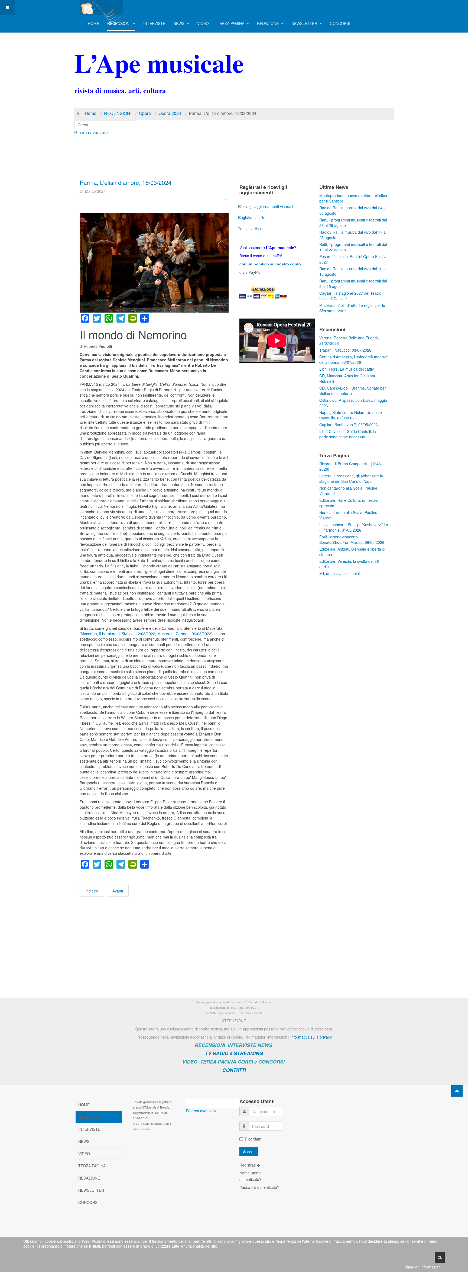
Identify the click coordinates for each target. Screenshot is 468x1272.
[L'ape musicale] (101, 7)
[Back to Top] (457, 1091)
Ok (440, 1257)
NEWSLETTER (304, 23)
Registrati (248, 1165)
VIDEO (203, 23)
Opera (145, 113)
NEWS (179, 23)
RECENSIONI (119, 23)
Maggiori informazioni (423, 1267)
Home (90, 113)
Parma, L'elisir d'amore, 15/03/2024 (125, 182)
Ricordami (253, 1139)
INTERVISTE (154, 23)
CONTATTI (234, 1070)
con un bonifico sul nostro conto (270, 264)
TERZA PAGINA (231, 23)
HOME (93, 23)
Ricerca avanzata (91, 132)
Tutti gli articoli (250, 228)
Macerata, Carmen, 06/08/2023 (184, 633)
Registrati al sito (251, 217)
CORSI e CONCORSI (261, 1061)
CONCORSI (340, 23)
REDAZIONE (268, 23)
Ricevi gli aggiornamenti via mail (265, 206)
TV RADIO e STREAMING (234, 1053)
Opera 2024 (169, 113)
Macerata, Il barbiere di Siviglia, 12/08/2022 (118, 633)
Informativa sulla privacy (311, 1037)
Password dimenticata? (259, 1187)
